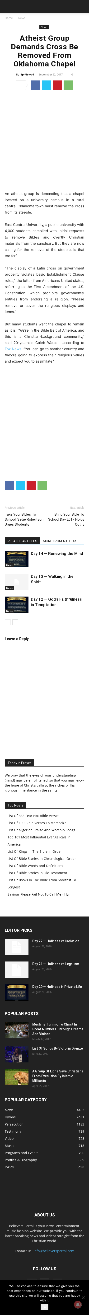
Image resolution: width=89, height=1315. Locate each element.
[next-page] (15, 622)
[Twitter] (46, 85)
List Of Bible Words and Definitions (35, 865)
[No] (83, 1297)
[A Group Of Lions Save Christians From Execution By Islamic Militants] (16, 1077)
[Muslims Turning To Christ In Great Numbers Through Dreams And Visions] (16, 1030)
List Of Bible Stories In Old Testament (37, 873)
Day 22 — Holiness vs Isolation (55, 941)
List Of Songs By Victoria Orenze (57, 1048)
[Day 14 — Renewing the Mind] (16, 559)
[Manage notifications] (78, 1304)
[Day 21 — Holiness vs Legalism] (16, 969)
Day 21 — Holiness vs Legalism (55, 964)
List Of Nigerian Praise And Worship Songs (41, 830)
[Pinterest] (57, 85)
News (21, 18)
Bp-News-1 (27, 74)
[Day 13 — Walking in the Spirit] (16, 582)
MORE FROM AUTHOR (59, 541)
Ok (44, 1307)
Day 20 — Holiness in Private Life (57, 987)
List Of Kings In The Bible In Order (35, 851)
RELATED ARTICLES (22, 541)
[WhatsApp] (68, 85)
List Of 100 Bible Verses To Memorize (37, 823)
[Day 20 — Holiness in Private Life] (16, 992)
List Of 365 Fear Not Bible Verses (33, 815)
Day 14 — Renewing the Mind (57, 553)
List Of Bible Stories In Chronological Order (42, 858)
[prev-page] (8, 622)
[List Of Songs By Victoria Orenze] (16, 1054)
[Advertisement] (44, 141)
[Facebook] (35, 85)
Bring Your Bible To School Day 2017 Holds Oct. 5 (66, 519)
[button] (8, 6)
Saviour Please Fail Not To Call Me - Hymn (41, 894)
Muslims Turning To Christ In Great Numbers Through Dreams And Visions (57, 1029)
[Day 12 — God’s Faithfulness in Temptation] (16, 605)
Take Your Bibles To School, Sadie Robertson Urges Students (24, 519)
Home (9, 18)
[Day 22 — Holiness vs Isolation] (16, 947)
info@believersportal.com (53, 1251)
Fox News (13, 349)
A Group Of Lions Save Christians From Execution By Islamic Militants (57, 1076)
